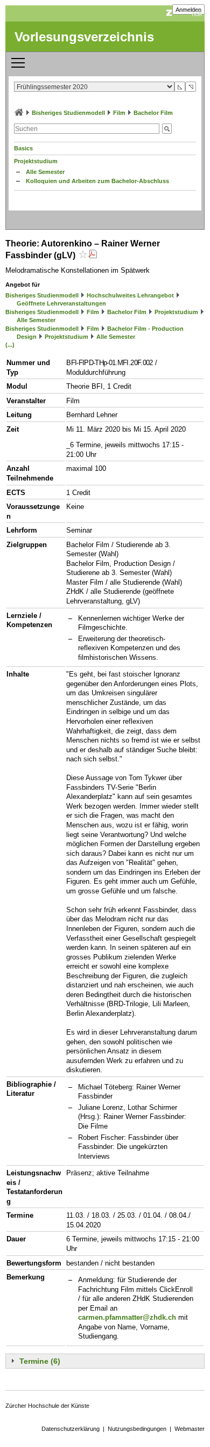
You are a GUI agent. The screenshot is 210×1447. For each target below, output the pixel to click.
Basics (23, 148)
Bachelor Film (153, 113)
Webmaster (189, 1429)
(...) (10, 344)
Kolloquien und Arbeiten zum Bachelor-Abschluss (97, 181)
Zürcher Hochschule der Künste (47, 1405)
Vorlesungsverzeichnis (84, 37)
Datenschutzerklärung (70, 1429)
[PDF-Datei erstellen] (92, 255)
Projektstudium (36, 161)
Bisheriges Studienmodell (68, 113)
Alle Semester (45, 172)
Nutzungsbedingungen (137, 1429)
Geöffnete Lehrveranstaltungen (61, 303)
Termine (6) (39, 1361)
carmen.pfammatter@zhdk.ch (127, 1317)
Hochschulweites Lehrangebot (130, 295)
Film (119, 113)
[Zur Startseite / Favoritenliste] (19, 113)
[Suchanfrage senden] (167, 128)
